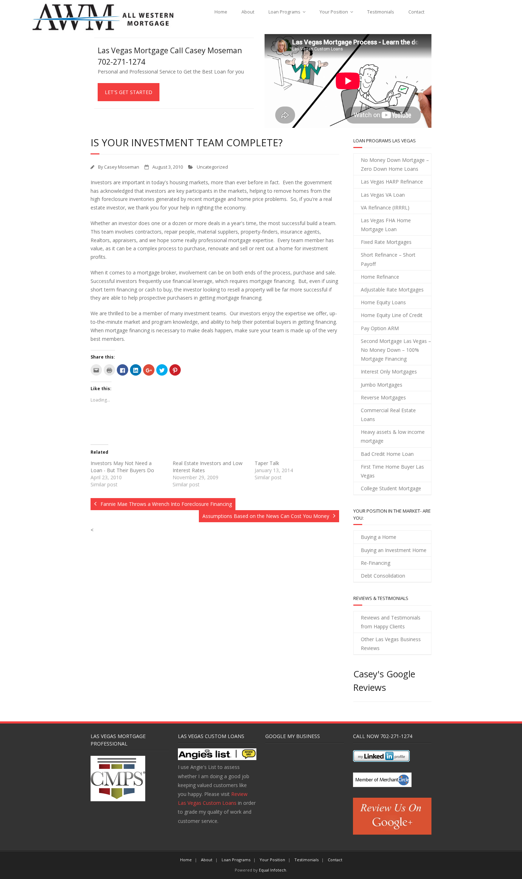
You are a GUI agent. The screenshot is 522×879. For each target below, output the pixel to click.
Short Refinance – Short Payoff (388, 259)
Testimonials (380, 12)
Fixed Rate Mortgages (386, 242)
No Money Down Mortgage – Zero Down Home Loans (395, 164)
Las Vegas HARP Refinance (392, 181)
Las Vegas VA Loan (383, 194)
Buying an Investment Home (393, 550)
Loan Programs (284, 12)
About (247, 12)
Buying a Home (378, 537)
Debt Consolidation (383, 575)
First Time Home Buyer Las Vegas (392, 471)
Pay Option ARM (380, 328)
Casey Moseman (121, 167)
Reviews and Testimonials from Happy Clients (390, 622)
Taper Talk (267, 463)
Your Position (334, 12)
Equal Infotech (272, 870)
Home (220, 12)
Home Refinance (380, 276)
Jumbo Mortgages (381, 384)
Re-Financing (375, 562)
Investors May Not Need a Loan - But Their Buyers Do (122, 467)
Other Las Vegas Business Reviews (391, 643)
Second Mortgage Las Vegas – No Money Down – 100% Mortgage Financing (396, 350)
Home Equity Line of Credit (392, 315)
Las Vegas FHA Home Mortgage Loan (386, 225)
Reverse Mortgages (383, 397)
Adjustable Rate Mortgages (392, 289)
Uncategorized (212, 167)
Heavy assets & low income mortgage (393, 436)
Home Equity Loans (383, 302)
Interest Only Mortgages (389, 371)
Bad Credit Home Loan (387, 454)
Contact (416, 12)
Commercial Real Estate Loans (388, 414)
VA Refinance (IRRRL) (385, 207)
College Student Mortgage (391, 488)
